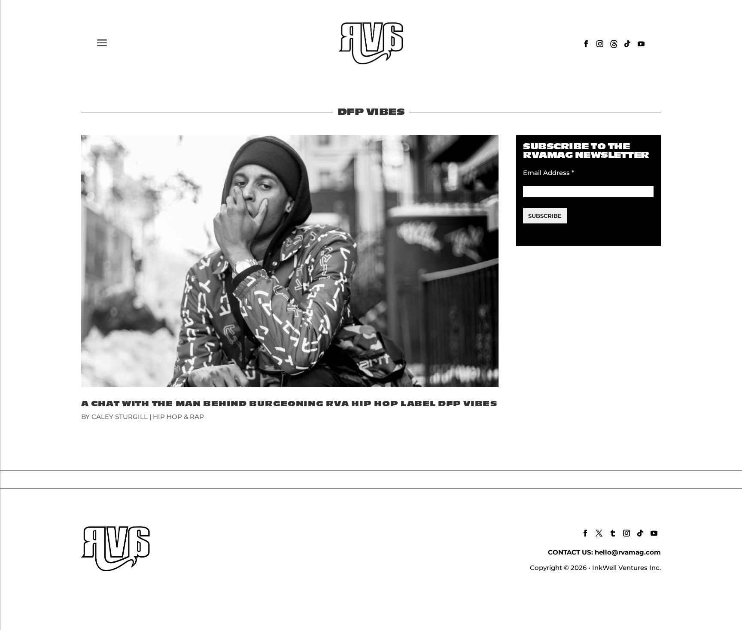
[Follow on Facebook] (586, 44)
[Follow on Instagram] (600, 44)
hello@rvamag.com (628, 552)
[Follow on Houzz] (613, 44)
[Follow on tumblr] (613, 533)
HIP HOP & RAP (178, 417)
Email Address (548, 173)
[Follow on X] (599, 533)
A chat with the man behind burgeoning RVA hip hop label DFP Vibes (289, 403)
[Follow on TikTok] (627, 44)
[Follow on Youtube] (641, 44)
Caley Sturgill (119, 417)
